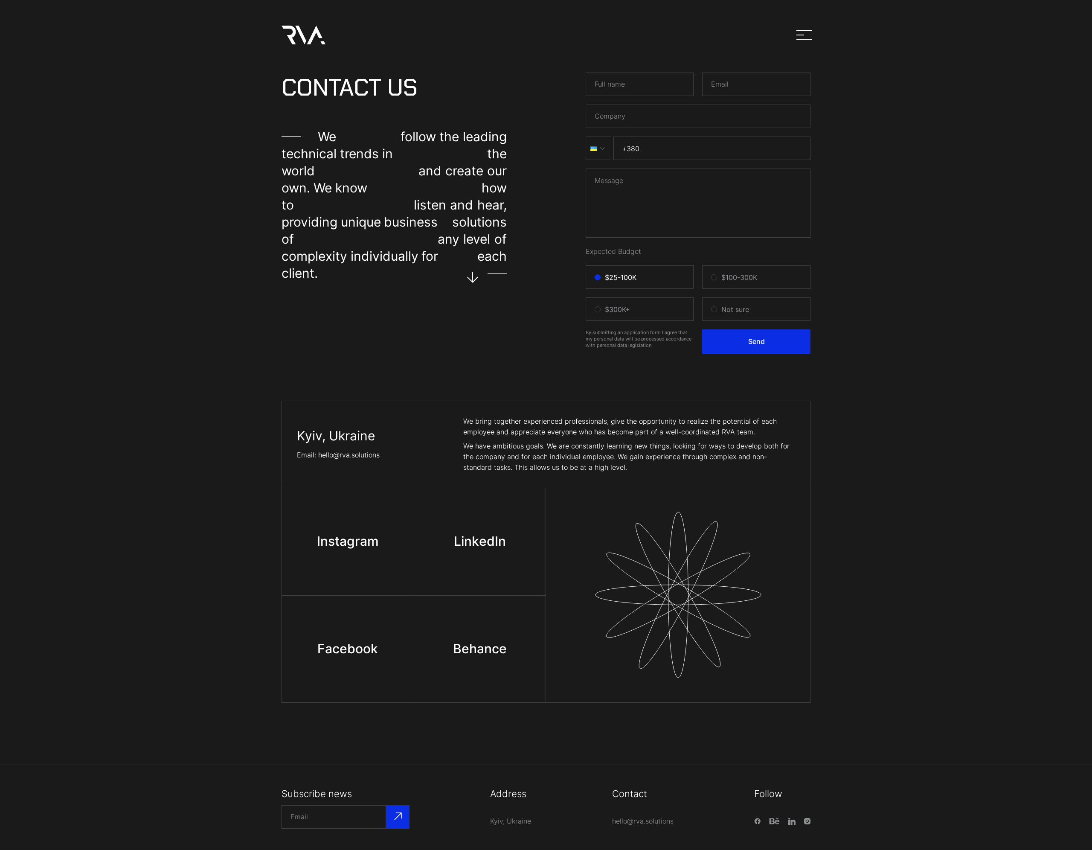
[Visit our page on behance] (774, 821)
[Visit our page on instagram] (807, 821)
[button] (598, 148)
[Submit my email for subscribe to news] (398, 817)
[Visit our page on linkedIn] (792, 821)
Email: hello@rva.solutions (338, 455)
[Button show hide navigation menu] (804, 35)
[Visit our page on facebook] (757, 821)
